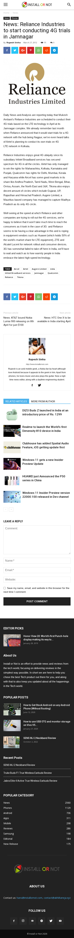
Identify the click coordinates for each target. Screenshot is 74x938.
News (15, 12)
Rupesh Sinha (14, 42)
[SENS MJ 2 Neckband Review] (11, 742)
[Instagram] (23, 921)
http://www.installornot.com (37, 364)
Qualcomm (53, 273)
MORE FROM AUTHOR (43, 401)
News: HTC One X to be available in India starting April (54, 319)
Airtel (25, 269)
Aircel (16, 269)
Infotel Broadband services (17, 273)
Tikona (20, 277)
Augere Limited (39, 269)
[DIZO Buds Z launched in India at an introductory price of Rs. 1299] (12, 414)
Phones (15, 18)
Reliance (9, 277)
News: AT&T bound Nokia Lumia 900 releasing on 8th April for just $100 (18, 321)
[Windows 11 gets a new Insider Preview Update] (12, 464)
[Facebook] (33, 385)
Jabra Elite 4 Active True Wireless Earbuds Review (30, 780)
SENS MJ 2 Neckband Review (39, 738)
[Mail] (32, 921)
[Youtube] (60, 921)
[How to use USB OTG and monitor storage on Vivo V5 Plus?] (12, 725)
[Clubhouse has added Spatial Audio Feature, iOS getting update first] (12, 447)
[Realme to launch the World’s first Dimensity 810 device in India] (12, 431)
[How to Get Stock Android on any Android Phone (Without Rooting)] (12, 709)
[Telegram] (41, 921)
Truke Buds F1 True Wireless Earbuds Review (27, 773)
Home (6, 12)
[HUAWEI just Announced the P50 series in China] (12, 480)
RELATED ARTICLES (16, 401)
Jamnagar (39, 273)
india (52, 269)
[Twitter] (41, 385)
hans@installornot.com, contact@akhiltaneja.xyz (44, 897)
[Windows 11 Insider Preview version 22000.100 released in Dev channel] (12, 497)
